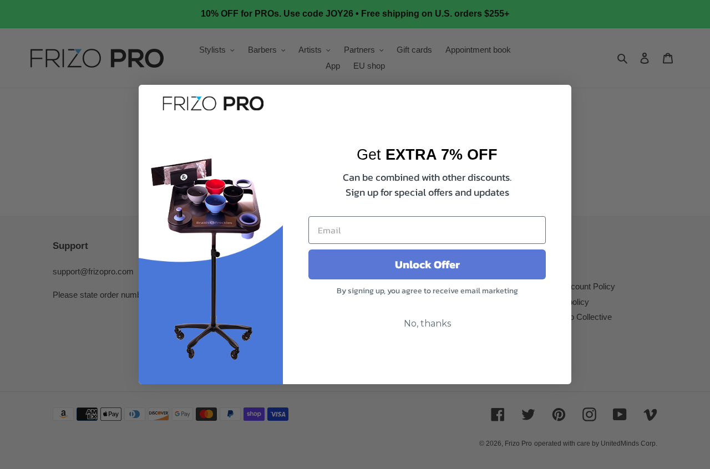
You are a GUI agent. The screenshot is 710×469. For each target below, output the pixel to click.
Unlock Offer (427, 264)
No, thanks (427, 323)
